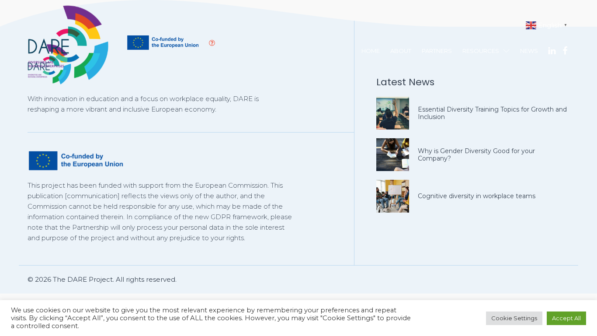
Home (370, 50)
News (529, 50)
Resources (480, 50)
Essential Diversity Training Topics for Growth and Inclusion (492, 113)
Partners (437, 50)
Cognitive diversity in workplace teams (476, 196)
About (400, 50)
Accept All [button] (566, 318)
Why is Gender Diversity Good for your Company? (476, 154)
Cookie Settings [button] (514, 318)
